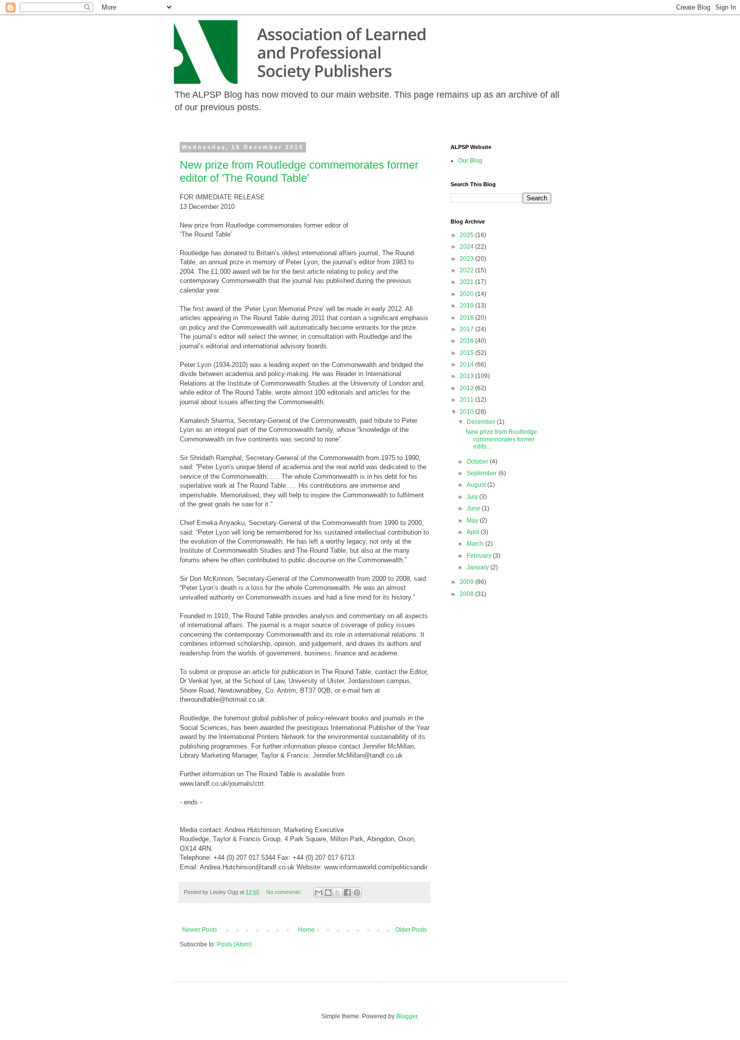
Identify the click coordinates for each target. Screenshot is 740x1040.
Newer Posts (199, 929)
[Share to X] (338, 892)
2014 (467, 364)
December (482, 421)
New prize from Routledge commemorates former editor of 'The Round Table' (299, 171)
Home (306, 929)
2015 (467, 352)
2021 (467, 281)
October (478, 461)
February (480, 555)
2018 (467, 317)
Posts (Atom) (234, 944)
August (477, 484)
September (482, 473)
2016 (467, 340)
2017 (467, 329)
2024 (467, 246)
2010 (467, 411)
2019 (467, 305)
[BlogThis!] (328, 892)
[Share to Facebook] (347, 892)
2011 (467, 399)
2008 (467, 594)
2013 (467, 376)
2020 (467, 294)
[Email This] (319, 892)
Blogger (406, 1016)
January (478, 567)
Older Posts (411, 929)
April (474, 532)
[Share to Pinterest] (357, 892)
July (473, 496)
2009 (467, 581)
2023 (467, 258)
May (473, 520)
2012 (467, 388)
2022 (467, 270)
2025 (467, 235)
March (476, 543)
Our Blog (470, 160)
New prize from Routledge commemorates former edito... (501, 439)
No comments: (285, 892)
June (474, 508)
